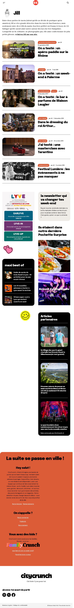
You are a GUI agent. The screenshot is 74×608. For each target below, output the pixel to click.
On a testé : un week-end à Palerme (54, 75)
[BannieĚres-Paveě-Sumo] (18, 217)
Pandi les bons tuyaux (23, 555)
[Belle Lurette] (54, 256)
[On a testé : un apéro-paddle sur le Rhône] (18, 49)
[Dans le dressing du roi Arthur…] (18, 122)
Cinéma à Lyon (43, 165)
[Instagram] (4, 595)
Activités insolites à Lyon (47, 42)
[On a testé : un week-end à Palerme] (18, 74)
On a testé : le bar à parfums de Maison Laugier (53, 101)
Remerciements (28, 504)
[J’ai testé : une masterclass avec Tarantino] (18, 147)
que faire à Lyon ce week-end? (23, 551)
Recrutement (23, 525)
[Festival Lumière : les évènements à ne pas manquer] (18, 171)
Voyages (42, 70)
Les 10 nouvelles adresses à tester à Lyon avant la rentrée (22, 288)
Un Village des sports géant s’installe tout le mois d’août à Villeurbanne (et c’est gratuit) (53, 352)
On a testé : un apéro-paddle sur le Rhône (53, 52)
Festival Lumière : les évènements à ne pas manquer (54, 173)
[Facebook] (13, 595)
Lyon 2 (54, 91)
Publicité (23, 521)
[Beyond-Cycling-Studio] (54, 289)
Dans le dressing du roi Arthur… (53, 124)
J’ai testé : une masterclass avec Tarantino (51, 148)
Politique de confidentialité (20, 605)
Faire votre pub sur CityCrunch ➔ (52, 433)
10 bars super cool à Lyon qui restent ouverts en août (21, 299)
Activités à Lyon (44, 91)
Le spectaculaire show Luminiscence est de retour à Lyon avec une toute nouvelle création (54, 427)
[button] (4, 2)
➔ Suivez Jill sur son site (26, 34)
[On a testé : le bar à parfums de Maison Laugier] (18, 98)
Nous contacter (23, 518)
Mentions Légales (7, 605)
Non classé (42, 118)
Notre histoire (17, 504)
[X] (9, 595)
